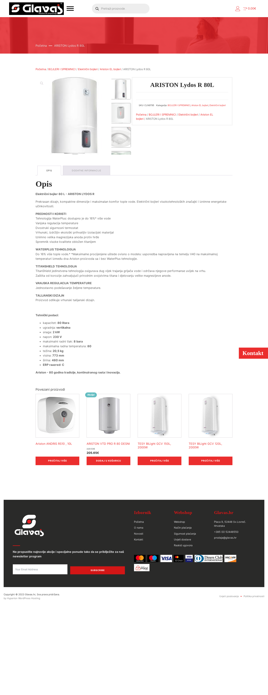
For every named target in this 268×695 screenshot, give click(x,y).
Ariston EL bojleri (110, 69)
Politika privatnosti (254, 596)
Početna (41, 45)
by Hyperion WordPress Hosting (22, 598)
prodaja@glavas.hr (225, 537)
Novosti (138, 533)
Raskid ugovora (183, 545)
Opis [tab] (49, 170)
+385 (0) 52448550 (226, 531)
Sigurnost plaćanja (185, 533)
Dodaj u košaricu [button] (108, 460)
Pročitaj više (57, 460)
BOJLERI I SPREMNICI (62, 69)
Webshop (179, 521)
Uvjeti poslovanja (229, 596)
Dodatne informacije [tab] (86, 170)
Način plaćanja (183, 527)
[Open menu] (70, 8)
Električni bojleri (88, 69)
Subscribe (98, 570)
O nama (138, 527)
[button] (237, 8)
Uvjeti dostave (182, 539)
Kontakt (138, 539)
